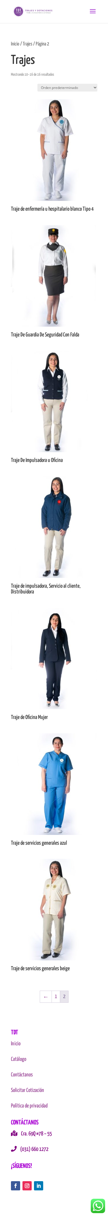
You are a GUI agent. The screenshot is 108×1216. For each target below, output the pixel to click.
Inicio (15, 44)
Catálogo (18, 1059)
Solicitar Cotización (27, 1090)
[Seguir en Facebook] (15, 1185)
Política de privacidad (29, 1106)
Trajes (27, 44)
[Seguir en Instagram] (27, 1185)
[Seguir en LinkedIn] (38, 1185)
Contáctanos (22, 1075)
